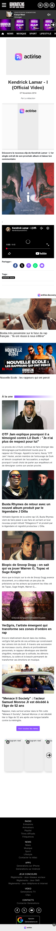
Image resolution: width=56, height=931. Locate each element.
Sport (33, 34)
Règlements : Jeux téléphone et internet (28, 883)
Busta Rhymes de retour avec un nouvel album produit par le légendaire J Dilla (26, 507)
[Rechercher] (46, 5)
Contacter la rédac (28, 857)
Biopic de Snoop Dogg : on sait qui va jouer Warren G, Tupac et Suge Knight (25, 568)
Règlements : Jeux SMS (28, 880)
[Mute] (49, 15)
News (10, 34)
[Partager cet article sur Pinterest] (28, 267)
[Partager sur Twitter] (21, 267)
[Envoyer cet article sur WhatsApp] (35, 267)
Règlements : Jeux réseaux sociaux (28, 877)
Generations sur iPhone (28, 865)
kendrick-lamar (8, 278)
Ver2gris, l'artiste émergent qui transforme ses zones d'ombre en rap (27, 629)
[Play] (3, 23)
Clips (28, 895)
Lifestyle (45, 34)
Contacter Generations (28, 903)
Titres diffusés (28, 833)
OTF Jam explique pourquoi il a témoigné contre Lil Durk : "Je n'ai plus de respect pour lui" (27, 437)
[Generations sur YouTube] (31, 910)
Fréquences (28, 836)
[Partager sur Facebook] (15, 267)
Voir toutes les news (28, 728)
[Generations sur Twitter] (24, 910)
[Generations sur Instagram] (38, 910)
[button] (14, 755)
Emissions (28, 824)
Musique (21, 34)
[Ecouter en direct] (40, 5)
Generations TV (28, 891)
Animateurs (28, 827)
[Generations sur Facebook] (17, 910)
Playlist (28, 830)
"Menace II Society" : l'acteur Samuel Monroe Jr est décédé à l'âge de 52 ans (25, 702)
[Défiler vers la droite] (49, 755)
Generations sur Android (28, 869)
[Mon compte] (52, 5)
